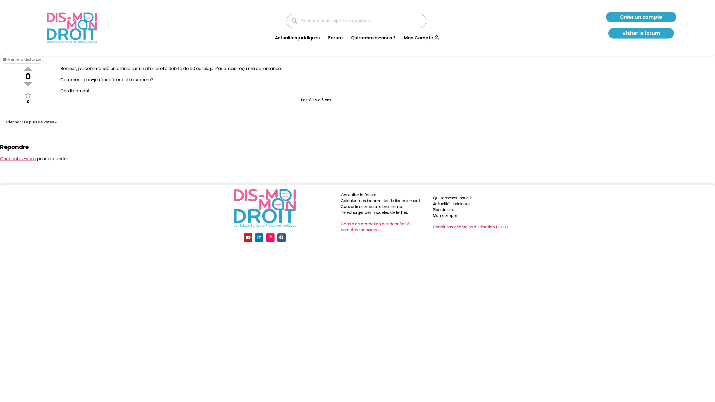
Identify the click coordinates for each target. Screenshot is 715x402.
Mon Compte (418, 38)
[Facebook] (281, 237)
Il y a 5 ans (322, 100)
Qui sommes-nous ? (373, 38)
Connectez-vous (18, 158)
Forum (335, 38)
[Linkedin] (259, 237)
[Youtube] (248, 237)
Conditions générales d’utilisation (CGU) (470, 227)
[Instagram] (270, 237)
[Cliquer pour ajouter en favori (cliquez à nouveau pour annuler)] (28, 95)
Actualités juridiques (297, 38)
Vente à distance (24, 59)
